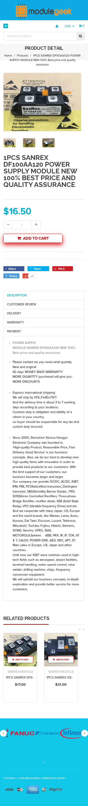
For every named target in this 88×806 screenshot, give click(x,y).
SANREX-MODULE (20, 672)
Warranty (15, 322)
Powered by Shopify (54, 778)
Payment (14, 331)
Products (22, 55)
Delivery (14, 313)
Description (17, 295)
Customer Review (21, 304)
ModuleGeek (32, 778)
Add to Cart (36, 238)
